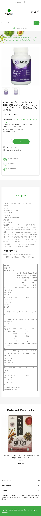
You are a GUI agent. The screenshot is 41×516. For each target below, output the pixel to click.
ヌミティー (20, 460)
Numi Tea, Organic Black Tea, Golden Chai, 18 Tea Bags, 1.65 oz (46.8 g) (20, 457)
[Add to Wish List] (20, 451)
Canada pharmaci (24, 510)
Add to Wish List (11, 147)
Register (32, 12)
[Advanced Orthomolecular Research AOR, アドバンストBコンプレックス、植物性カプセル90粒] (6, 91)
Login (35, 12)
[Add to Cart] (17, 451)
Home (20, 35)
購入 (21, 142)
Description (20, 195)
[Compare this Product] (23, 451)
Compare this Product (13, 150)
